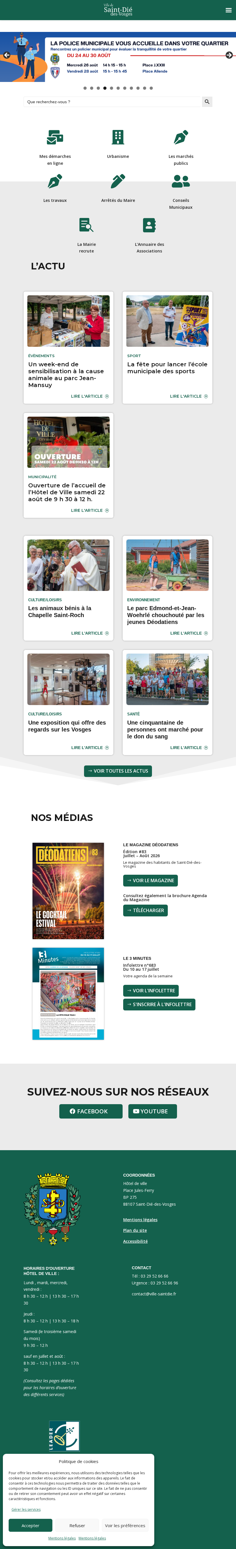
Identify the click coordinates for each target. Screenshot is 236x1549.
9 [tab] (138, 88)
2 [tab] (91, 88)
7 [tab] (124, 88)
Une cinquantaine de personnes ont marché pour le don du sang (165, 729)
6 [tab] (118, 88)
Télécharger (148, 910)
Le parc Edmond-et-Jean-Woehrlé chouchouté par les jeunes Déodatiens (165, 615)
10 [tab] (144, 88)
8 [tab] (131, 88)
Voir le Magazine (153, 880)
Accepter (30, 1525)
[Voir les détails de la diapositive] (118, 57)
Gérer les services (26, 1509)
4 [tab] (104, 88)
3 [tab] (98, 88)
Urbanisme (118, 156)
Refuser (77, 1525)
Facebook (92, 1111)
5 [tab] (111, 88)
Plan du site (135, 1230)
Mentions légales (62, 1538)
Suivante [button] (228, 55)
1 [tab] (85, 88)
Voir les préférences (125, 1525)
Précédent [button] (7, 55)
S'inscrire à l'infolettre (162, 1004)
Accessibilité (135, 1241)
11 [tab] (151, 88)
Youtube (154, 1111)
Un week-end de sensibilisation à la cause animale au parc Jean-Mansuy (66, 374)
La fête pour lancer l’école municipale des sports (167, 368)
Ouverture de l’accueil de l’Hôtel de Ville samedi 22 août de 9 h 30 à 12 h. (67, 492)
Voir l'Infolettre (154, 990)
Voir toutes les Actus (121, 771)
